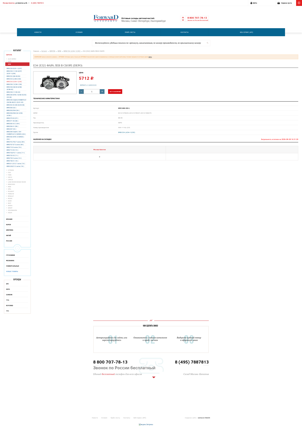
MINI (9, 187)
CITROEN (11, 170)
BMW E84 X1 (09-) (12, 126)
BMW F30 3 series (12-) (14, 158)
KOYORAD (9, 305)
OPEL (9, 189)
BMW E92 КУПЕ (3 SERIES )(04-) (15, 138)
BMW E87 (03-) (11, 129)
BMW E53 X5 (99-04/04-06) (16, 105)
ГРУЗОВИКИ (10, 255)
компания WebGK (204, 418)
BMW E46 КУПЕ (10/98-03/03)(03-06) (16, 96)
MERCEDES (11, 184)
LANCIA (10, 179)
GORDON (9, 295)
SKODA (10, 205)
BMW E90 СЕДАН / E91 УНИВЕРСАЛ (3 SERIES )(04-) (16, 133)
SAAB (9, 201)
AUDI (9, 61)
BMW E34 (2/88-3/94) (14, 79)
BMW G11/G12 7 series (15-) (16, 163)
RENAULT (11, 196)
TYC (7, 311)
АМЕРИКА (9, 230)
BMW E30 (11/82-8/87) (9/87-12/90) (14, 72)
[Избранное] (299, 5)
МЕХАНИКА (10, 260)
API (7, 284)
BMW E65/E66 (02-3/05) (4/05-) (15, 114)
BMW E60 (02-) (11, 108)
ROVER (10, 198)
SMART (10, 208)
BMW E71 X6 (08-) (12, 121)
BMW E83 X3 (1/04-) (13, 123)
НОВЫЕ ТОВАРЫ (12, 271)
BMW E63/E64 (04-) (13, 110)
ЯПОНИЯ (9, 219)
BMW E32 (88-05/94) (13, 76)
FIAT (9, 172)
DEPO (8, 289)
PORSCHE (11, 194)
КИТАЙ (8, 235)
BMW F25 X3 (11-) (12, 155)
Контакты (184, 32)
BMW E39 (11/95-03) (13, 92)
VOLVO (10, 212)
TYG (7, 300)
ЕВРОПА (9, 55)
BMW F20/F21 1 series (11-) (16, 153)
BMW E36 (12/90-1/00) (14, 84)
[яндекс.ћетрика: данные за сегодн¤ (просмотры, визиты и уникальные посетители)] (146, 424)
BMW (9, 64)
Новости (37, 32)
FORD (9, 175)
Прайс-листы (130, 32)
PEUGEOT (11, 191)
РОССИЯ (9, 241)
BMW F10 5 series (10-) (14, 147)
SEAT (9, 203)
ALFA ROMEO (12, 59)
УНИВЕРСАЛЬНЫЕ (12, 266)
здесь (150, 57)
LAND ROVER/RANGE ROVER (17, 182)
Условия (79, 32)
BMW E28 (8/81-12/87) (14, 68)
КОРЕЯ (8, 224)
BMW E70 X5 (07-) (12, 118)
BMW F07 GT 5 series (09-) (15, 144)
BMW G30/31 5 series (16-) (15, 166)
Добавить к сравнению (88, 85)
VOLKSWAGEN (12, 210)
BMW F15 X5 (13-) (12, 150)
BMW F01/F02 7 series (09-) (16, 142)
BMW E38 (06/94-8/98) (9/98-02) (14, 88)
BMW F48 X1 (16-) (12, 161)
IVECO (10, 177)
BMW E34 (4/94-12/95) (14, 81)
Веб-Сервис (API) (246, 32)
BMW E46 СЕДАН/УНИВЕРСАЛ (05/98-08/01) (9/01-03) (16, 101)
